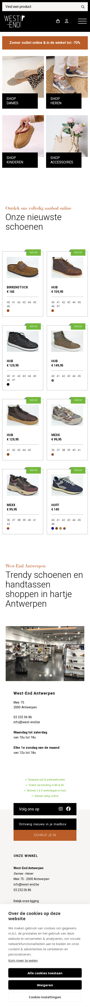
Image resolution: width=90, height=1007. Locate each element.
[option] (45, 653)
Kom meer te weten (23, 960)
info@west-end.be (27, 722)
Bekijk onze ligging (26, 901)
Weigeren (45, 985)
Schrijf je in (45, 835)
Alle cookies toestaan (45, 973)
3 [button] (49, 675)
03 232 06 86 (23, 717)
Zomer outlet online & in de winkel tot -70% (44, 43)
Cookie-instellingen (45, 997)
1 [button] (39, 675)
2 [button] (44, 675)
